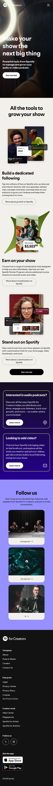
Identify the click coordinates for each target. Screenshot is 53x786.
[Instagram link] (14, 742)
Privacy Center (9, 686)
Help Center (8, 712)
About (5, 654)
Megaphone (8, 717)
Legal (5, 682)
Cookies (6, 694)
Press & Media (9, 659)
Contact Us (8, 667)
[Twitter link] (6, 742)
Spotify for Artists (11, 721)
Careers (6, 663)
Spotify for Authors (11, 725)
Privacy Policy (9, 690)
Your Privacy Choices (10, 699)
